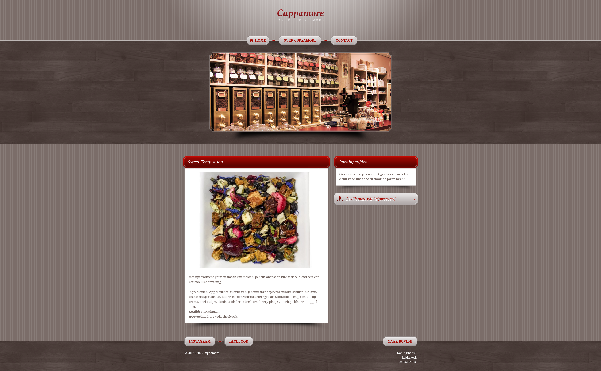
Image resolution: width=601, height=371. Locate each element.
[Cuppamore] (300, 15)
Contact (344, 40)
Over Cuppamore (300, 40)
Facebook (238, 341)
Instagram (200, 341)
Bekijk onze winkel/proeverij (380, 199)
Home (260, 40)
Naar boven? (400, 341)
